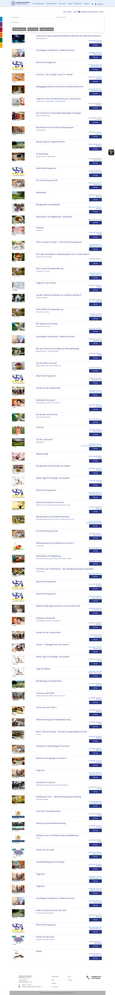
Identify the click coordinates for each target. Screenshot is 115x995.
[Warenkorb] (92, 4)
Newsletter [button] (77, 3)
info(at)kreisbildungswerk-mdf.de (91, 12)
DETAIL (95, 45)
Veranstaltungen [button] (38, 3)
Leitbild (70, 3)
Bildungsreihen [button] (51, 3)
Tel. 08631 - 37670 (71, 12)
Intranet (70, 980)
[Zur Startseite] (21, 3)
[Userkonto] (95, 4)
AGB (53, 980)
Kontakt (86, 3)
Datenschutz (55, 976)
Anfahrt (54, 983)
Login (69, 976)
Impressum (55, 987)
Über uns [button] (62, 3)
